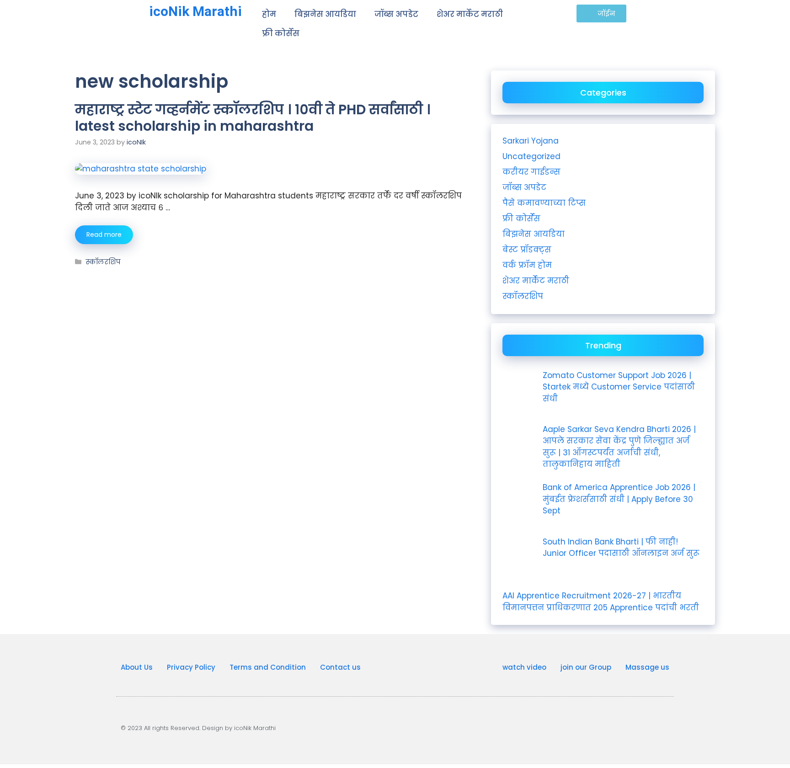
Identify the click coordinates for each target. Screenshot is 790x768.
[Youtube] (555, 726)
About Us (137, 667)
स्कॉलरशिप (103, 262)
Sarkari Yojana (530, 140)
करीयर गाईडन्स (531, 171)
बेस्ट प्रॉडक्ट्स (526, 249)
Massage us (647, 667)
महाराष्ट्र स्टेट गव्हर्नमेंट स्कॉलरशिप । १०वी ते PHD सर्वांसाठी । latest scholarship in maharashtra (253, 118)
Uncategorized (531, 156)
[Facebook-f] (623, 726)
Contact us (340, 667)
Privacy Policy (191, 667)
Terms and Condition (268, 667)
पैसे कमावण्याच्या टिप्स (544, 202)
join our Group (585, 667)
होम (269, 14)
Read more (104, 234)
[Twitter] (657, 726)
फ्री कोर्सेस (280, 33)
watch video (524, 667)
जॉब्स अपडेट (396, 14)
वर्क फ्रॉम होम (527, 265)
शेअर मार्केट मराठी (470, 14)
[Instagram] (589, 726)
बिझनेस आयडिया (325, 14)
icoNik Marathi (195, 11)
